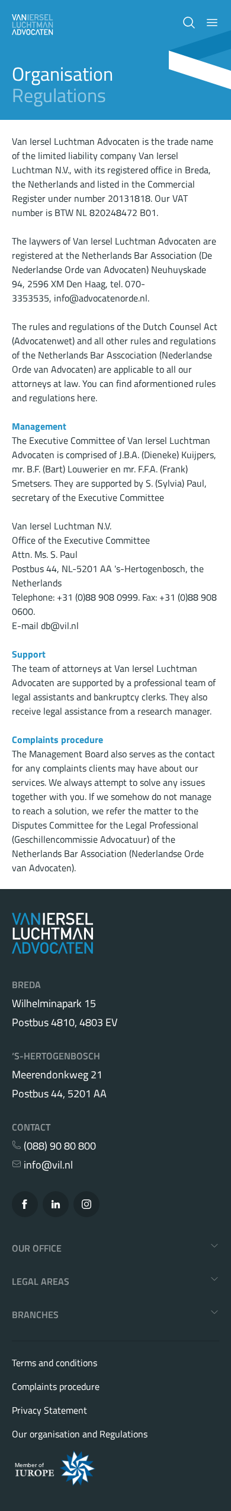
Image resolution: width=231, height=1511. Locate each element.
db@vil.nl (60, 625)
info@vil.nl (47, 1165)
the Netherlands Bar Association (93, 846)
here (86, 398)
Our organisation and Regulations (79, 1434)
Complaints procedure (56, 1386)
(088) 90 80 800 (58, 1146)
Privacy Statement (49, 1410)
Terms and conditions (54, 1363)
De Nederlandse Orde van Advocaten (112, 262)
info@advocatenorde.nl (100, 298)
